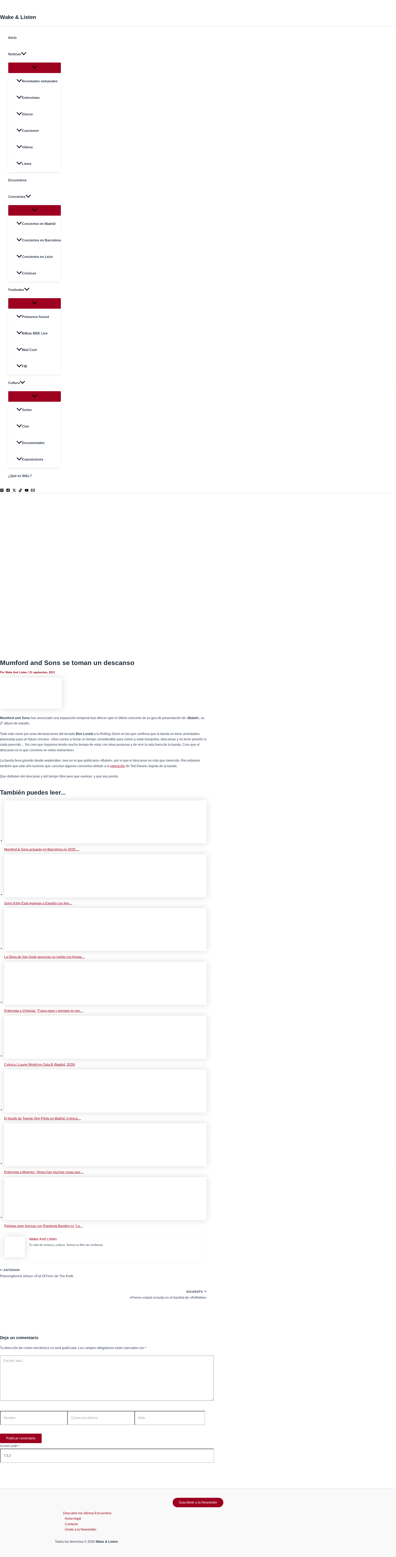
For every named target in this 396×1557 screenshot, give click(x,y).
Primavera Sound (35, 317)
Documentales (33, 443)
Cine (25, 426)
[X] (14, 491)
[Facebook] (8, 491)
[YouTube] (26, 491)
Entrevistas (31, 97)
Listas (26, 163)
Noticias (14, 54)
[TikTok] (20, 491)
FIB (24, 366)
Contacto (71, 1524)
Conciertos (17, 196)
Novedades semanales (40, 81)
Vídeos (27, 147)
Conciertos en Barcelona (41, 240)
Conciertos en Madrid (38, 224)
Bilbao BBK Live (35, 333)
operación (117, 766)
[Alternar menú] (34, 68)
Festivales (16, 290)
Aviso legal (73, 1518)
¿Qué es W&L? (20, 476)
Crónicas (29, 273)
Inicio (12, 37)
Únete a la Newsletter (80, 1529)
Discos (27, 114)
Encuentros (17, 180)
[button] (23, 54)
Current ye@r (10, 1445)
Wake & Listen (18, 17)
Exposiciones (32, 459)
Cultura (14, 383)
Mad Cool (29, 350)
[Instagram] (2, 491)
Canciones (30, 130)
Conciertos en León (37, 257)
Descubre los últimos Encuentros (87, 1513)
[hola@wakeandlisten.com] (33, 491)
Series (27, 410)
